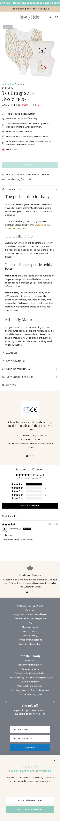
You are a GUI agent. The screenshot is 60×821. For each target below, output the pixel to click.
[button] (27, 456)
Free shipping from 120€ (19, 179)
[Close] (54, 760)
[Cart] (56, 17)
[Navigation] (3, 17)
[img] (8, 524)
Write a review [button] (30, 505)
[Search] (50, 17)
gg (30, 210)
